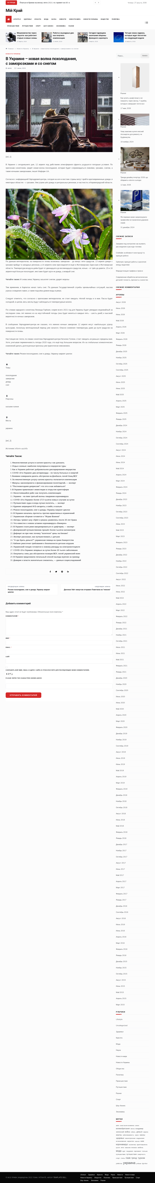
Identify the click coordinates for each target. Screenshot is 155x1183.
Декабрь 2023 (121, 499)
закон (137, 1135)
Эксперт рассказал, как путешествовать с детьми (36, 536)
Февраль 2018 (121, 832)
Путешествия (27, 26)
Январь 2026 (121, 345)
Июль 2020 (120, 696)
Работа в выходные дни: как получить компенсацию (27, 35)
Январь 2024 (121, 493)
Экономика (60, 26)
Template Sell (59, 1177)
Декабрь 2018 (121, 795)
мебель (140, 1147)
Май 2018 (120, 826)
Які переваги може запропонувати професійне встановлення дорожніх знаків (134, 220)
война (127, 1132)
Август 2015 (121, 980)
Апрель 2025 (121, 401)
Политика (116, 19)
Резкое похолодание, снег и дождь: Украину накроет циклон (41, 510)
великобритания (123, 1128)
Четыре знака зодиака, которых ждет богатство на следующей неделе (99, 35)
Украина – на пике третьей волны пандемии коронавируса (40, 496)
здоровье (120, 1138)
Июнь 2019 (120, 764)
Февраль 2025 (121, 413)
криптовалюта (142, 1145)
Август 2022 (121, 579)
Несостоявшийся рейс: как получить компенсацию (37, 493)
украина (129, 1163)
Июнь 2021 (120, 653)
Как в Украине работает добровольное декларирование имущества (44, 469)
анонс (137, 1125)
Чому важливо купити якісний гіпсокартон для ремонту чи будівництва (132, 134)
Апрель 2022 (121, 604)
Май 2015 (120, 992)
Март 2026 (120, 333)
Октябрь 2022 (121, 567)
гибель (133, 1132)
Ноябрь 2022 (121, 561)
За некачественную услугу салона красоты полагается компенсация (44, 479)
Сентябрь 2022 (122, 573)
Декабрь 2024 (121, 425)
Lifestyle (17, 19)
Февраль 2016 (121, 949)
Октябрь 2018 (121, 807)
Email (9, 647)
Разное (71, 26)
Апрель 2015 (121, 998)
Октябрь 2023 (121, 512)
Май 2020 (120, 709)
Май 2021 (120, 659)
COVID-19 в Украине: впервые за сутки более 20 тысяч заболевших (45, 550)
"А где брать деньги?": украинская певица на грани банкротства (43, 540)
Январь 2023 (121, 549)
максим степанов (131, 1147)
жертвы (119, 1135)
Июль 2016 (120, 924)
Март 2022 (120, 610)
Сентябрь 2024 (122, 444)
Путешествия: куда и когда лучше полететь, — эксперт (39, 503)
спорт (118, 1158)
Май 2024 (120, 468)
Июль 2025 (120, 382)
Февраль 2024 (121, 487)
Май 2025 (120, 394)
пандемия (129, 1151)
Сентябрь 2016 (122, 912)
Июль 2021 (120, 647)
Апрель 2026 (121, 327)
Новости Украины (90, 19)
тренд (134, 1158)
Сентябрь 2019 (122, 746)
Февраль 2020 (121, 727)
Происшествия (13, 26)
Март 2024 (120, 481)
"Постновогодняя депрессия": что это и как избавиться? (38, 486)
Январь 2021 (121, 672)
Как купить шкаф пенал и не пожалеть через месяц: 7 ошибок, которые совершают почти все (134, 101)
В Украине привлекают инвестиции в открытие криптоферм (40, 489)
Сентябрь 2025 (122, 370)
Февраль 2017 (121, 894)
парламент (137, 1151)
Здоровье (28, 19)
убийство (119, 1163)
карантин (130, 1141)
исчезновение (121, 1141)
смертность (141, 1154)
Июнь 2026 (120, 314)
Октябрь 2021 (121, 641)
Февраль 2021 (121, 666)
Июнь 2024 (120, 462)
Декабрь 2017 (121, 844)
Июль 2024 (120, 456)
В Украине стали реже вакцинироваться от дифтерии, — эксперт (43, 526)
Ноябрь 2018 (121, 801)
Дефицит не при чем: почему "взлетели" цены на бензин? (40, 533)
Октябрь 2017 (121, 857)
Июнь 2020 (120, 703)
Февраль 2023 (121, 542)
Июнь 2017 (120, 869)
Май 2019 (120, 770)
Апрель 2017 (121, 881)
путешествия (131, 1154)
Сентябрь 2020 (122, 690)
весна (133, 1129)
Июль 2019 (120, 758)
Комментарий (12, 616)
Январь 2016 (121, 955)
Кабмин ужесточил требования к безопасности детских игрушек (43, 543)
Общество (105, 19)
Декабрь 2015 (121, 961)
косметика (132, 1144)
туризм (141, 1158)
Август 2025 (121, 376)
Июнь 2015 (120, 986)
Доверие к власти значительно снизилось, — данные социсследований (47, 560)
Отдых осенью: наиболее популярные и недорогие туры (39, 466)
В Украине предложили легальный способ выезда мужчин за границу (46, 557)
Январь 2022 (121, 623)
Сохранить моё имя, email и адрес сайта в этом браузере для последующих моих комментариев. (48, 670)
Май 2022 (120, 598)
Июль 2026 (120, 308)
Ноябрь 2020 (121, 684)
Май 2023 (120, 530)
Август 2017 (121, 863)
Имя (8, 638)
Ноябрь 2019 (121, 740)
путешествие (120, 1154)
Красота (37, 19)
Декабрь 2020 (121, 678)
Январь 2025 (121, 419)
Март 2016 (120, 943)
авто (117, 1125)
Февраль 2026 (121, 339)
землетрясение (130, 1138)
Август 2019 (121, 752)
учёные (138, 1163)
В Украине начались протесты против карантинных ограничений (43, 513)
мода (118, 1150)
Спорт (38, 26)
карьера (137, 1141)
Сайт (8, 656)
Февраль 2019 (121, 789)
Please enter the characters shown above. (24, 678)
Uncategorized (121, 1025)
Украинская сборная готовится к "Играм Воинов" (36, 516)
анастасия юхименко (127, 1125)
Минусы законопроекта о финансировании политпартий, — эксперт (44, 483)
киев (142, 1141)
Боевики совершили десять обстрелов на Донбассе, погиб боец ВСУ (44, 476)
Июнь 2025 (120, 388)
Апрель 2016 (121, 937)
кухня (118, 1147)
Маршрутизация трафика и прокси (129, 271)
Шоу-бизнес (48, 26)
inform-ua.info (21, 448)
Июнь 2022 (120, 592)
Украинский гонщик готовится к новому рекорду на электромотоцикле (46, 547)
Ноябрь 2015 (121, 968)
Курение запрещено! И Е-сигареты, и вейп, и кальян (37, 506)
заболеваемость (128, 1135)
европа (145, 1132)
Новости (62, 19)
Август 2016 (121, 918)
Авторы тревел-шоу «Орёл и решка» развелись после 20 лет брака (45, 520)
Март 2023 (120, 536)
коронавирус (122, 1144)
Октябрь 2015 (121, 974)
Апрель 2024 (121, 475)
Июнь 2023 (120, 524)
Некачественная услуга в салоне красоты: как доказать (38, 462)
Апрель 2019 (121, 777)
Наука (53, 19)
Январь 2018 (121, 838)
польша (144, 1151)
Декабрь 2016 (121, 906)
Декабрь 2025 (121, 351)
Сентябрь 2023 (122, 518)
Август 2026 (121, 302)
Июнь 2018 (120, 820)
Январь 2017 (121, 900)
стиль (123, 1158)
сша (128, 1157)
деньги (139, 1132)
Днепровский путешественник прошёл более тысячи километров (44, 530)
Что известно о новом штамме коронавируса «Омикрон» (45, 2)
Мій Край (14, 10)
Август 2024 (121, 450)
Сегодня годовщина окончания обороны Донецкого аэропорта (62, 35)
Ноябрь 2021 (121, 635)
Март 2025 (120, 407)
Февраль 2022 (121, 616)
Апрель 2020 (121, 715)
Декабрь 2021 (121, 629)
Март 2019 (120, 783)
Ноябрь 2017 (121, 850)
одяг (123, 1151)
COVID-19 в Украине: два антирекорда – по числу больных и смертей (45, 473)
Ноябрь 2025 (121, 357)
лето (122, 1147)
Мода (46, 19)
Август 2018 (121, 813)
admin (10, 68)
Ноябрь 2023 (121, 505)
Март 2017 (120, 887)
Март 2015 (120, 1005)
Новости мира (75, 19)
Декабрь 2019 (121, 733)
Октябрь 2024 (121, 438)
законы (142, 1135)
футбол (144, 1163)
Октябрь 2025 (121, 364)
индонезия (140, 1138)
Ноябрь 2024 (121, 431)
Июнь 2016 (120, 931)
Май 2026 (120, 321)
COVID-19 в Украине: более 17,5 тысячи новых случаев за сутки (43, 500)
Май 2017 (120, 875)
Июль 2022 (120, 586)
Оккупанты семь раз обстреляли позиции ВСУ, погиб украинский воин (46, 553)
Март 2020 (120, 721)
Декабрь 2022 (121, 555)
